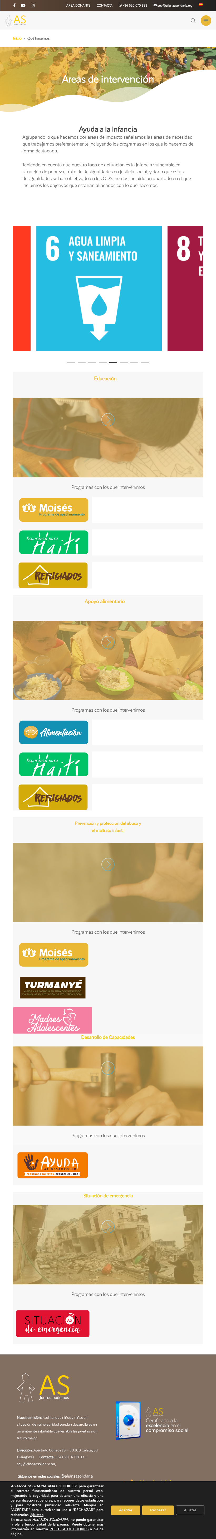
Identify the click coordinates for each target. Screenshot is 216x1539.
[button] (206, 20)
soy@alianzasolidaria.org (36, 1463)
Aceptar (125, 1510)
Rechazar (158, 1510)
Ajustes (36, 1514)
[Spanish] (201, 5)
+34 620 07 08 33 (69, 1457)
